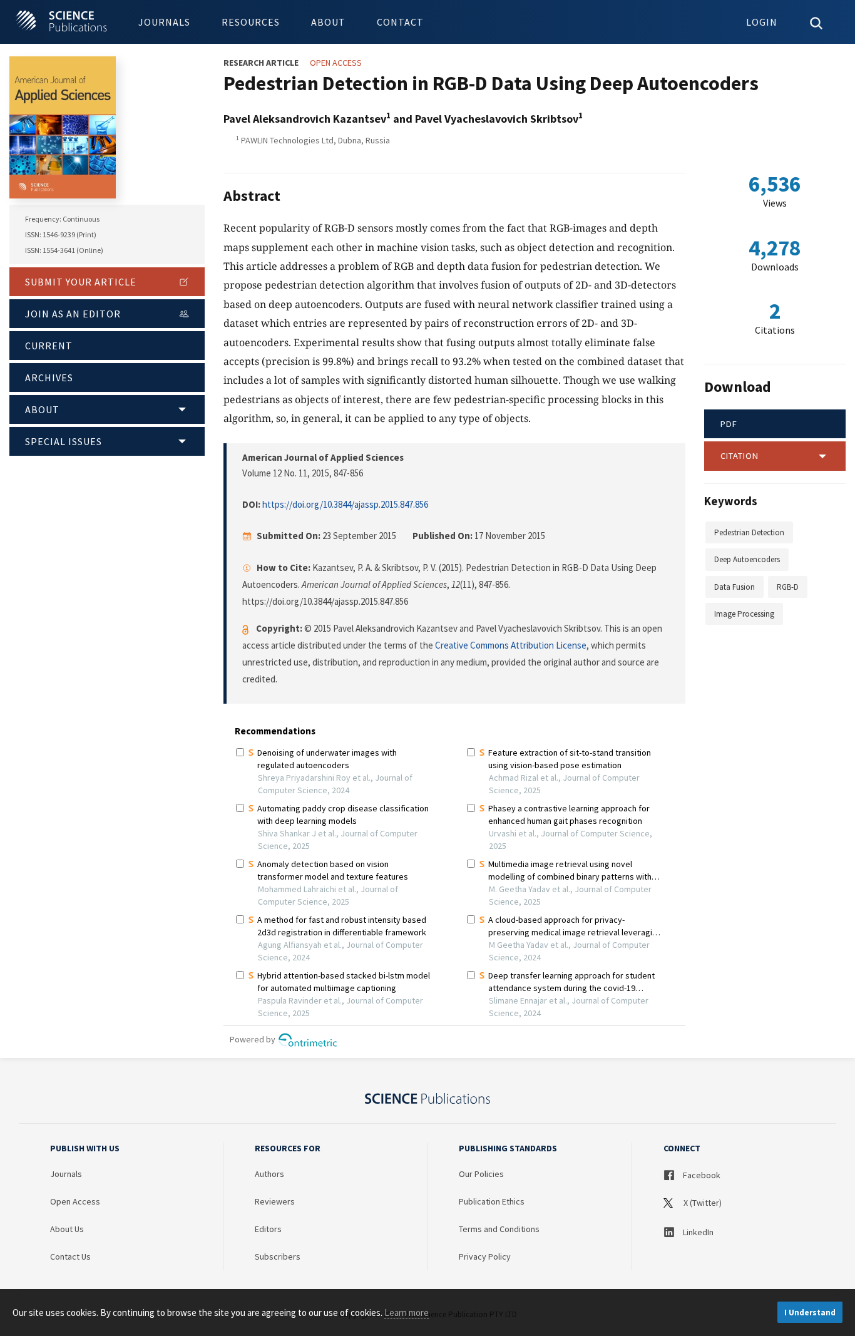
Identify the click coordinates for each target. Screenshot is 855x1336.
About (328, 22)
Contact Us (70, 1256)
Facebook (700, 1175)
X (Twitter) (702, 1202)
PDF (728, 423)
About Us (67, 1229)
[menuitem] (164, 22)
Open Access (75, 1201)
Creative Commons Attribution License (510, 645)
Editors (268, 1229)
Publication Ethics (492, 1201)
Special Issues (63, 441)
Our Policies (481, 1173)
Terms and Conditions (499, 1229)
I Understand (810, 1312)
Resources (251, 22)
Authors (269, 1173)
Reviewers (275, 1201)
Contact (400, 22)
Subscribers (277, 1256)
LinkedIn (697, 1232)
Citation (739, 455)
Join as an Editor (73, 313)
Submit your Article (80, 281)
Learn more (406, 1312)
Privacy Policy (485, 1256)
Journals (164, 22)
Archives (49, 377)
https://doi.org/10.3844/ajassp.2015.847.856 (345, 504)
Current (49, 345)
